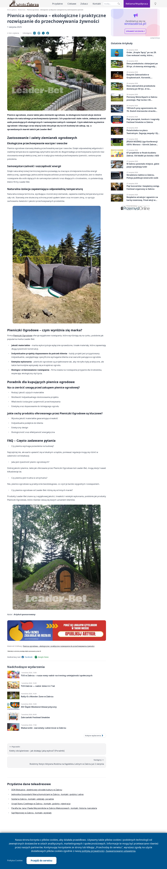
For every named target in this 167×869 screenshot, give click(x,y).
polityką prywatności (93, 851)
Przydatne (57, 3)
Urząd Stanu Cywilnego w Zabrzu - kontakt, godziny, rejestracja (40, 803)
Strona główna (12, 10)
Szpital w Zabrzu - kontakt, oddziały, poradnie (32, 799)
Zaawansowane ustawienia (120, 851)
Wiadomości (22, 10)
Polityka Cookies (15, 860)
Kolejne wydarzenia (93, 735)
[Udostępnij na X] (43, 33)
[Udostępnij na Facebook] (47, 33)
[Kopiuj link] (34, 33)
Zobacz (84, 3)
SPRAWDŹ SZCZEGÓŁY (135, 31)
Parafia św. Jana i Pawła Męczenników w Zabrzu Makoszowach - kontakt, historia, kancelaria (54, 808)
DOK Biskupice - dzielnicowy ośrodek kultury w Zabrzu (36, 789)
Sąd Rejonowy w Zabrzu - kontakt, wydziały (31, 812)
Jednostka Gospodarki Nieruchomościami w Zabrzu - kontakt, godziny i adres (47, 794)
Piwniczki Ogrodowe (22, 335)
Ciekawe (71, 3)
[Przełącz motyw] (155, 4)
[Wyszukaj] (118, 3)
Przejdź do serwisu (41, 860)
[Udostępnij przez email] (38, 33)
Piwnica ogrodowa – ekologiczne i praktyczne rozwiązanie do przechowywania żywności (59, 646)
